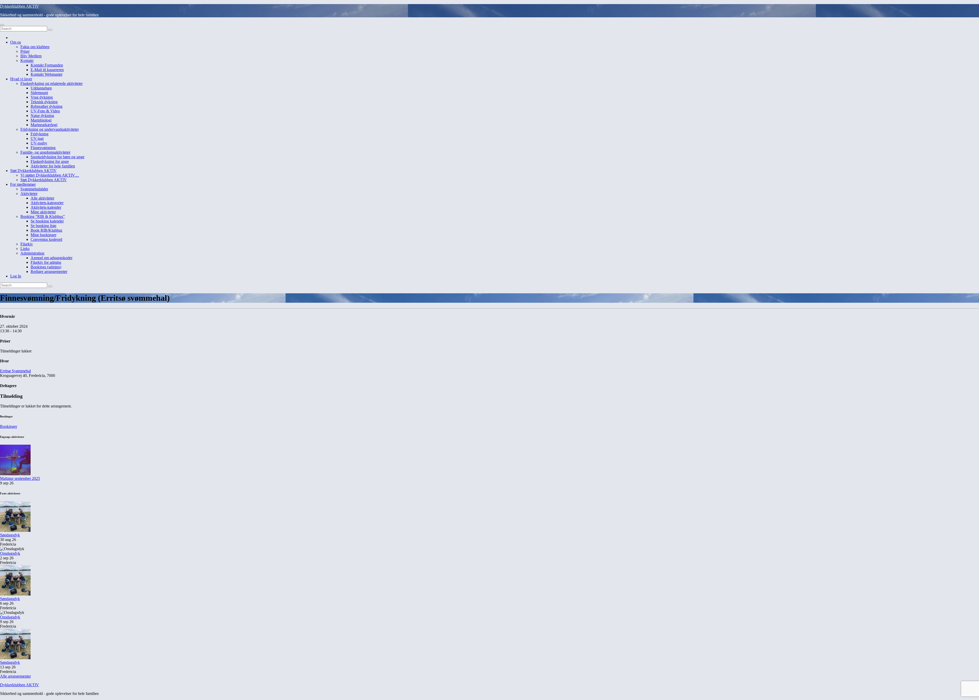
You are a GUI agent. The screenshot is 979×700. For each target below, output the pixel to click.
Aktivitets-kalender (46, 207)
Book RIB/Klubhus (46, 230)
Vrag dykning (42, 97)
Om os (15, 42)
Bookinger (8, 426)
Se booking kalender (47, 221)
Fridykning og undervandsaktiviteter (49, 129)
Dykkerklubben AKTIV (19, 6)
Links (25, 248)
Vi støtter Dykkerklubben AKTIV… (49, 175)
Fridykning (39, 134)
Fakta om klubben (34, 47)
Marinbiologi (41, 120)
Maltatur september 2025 (20, 478)
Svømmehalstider (34, 189)
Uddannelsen (41, 88)
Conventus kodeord (46, 239)
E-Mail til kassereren (47, 70)
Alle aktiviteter (42, 198)
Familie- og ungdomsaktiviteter (45, 152)
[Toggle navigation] (2, 25)
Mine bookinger (43, 235)
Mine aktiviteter (43, 212)
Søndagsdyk (10, 535)
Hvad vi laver (21, 79)
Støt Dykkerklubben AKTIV (33, 170)
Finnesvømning (43, 148)
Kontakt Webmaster (46, 74)
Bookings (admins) (46, 267)
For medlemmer (23, 184)
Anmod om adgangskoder (51, 258)
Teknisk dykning (44, 102)
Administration (32, 253)
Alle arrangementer (15, 676)
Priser (25, 51)
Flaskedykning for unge (50, 161)
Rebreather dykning (46, 106)
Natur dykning (42, 115)
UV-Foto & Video (45, 111)
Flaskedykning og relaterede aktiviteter (51, 83)
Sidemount (39, 92)
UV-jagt (37, 138)
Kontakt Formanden (47, 65)
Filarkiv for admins (46, 262)
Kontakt (26, 60)
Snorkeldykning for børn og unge (57, 157)
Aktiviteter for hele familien (53, 166)
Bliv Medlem (31, 56)
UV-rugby (39, 143)
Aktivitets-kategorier (47, 203)
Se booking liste (43, 225)
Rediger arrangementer (49, 271)
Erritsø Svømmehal (15, 371)
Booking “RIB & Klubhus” (42, 216)
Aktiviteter (28, 193)
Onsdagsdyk (10, 553)
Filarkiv (26, 244)
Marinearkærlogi (44, 125)
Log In (15, 276)
